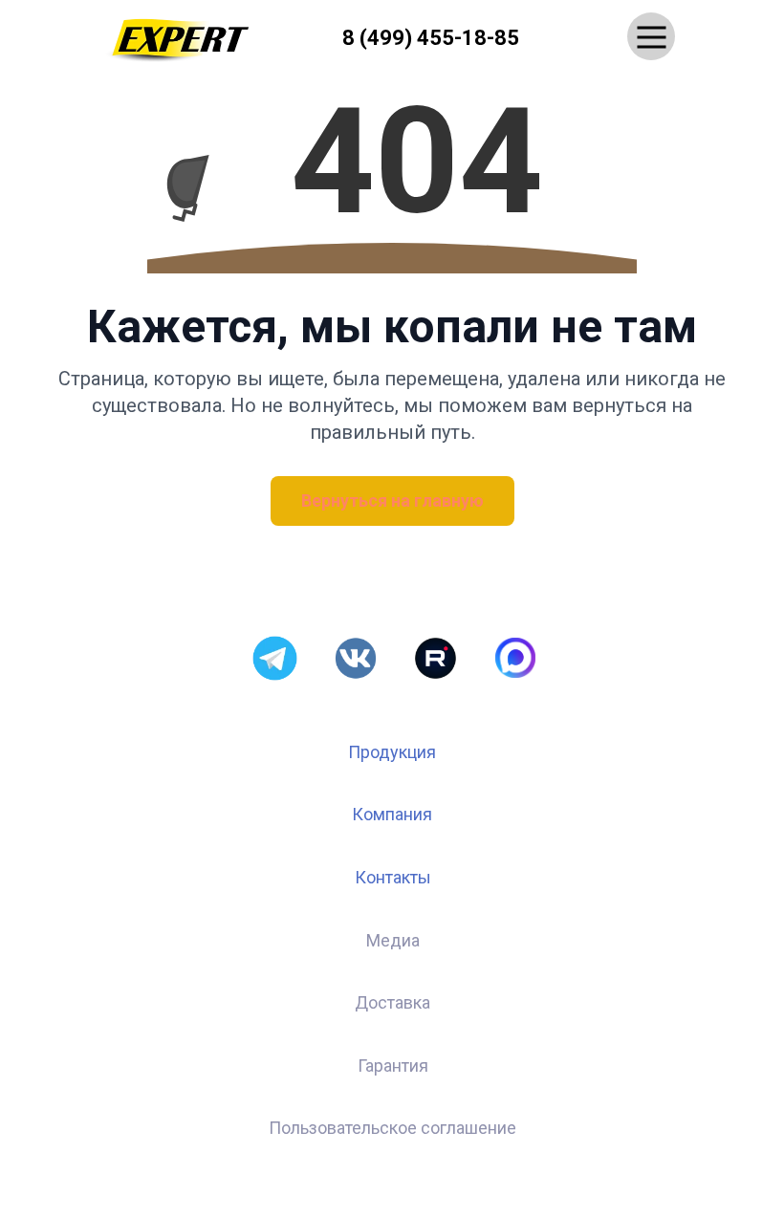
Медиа (393, 940)
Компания (392, 814)
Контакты (393, 877)
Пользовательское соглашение (392, 1128)
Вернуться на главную (392, 500)
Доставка (392, 1002)
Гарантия (393, 1065)
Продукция (392, 752)
